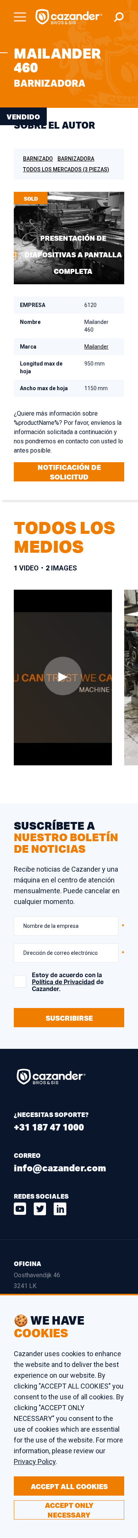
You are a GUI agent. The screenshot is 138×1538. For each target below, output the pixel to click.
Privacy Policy (35, 1461)
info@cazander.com (60, 1168)
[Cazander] (69, 16)
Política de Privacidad (63, 982)
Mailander (96, 347)
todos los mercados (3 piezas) (66, 169)
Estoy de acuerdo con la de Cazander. (68, 982)
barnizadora (76, 159)
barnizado (38, 159)
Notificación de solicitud (69, 472)
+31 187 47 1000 (49, 1127)
